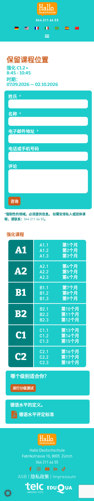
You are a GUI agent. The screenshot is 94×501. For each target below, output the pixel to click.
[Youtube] (47, 469)
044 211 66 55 (47, 20)
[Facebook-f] (30, 469)
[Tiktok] (63, 469)
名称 (13, 114)
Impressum (64, 476)
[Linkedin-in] (55, 469)
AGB (22, 476)
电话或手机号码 (23, 148)
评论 (12, 166)
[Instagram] (39, 469)
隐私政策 (39, 476)
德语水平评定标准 (36, 414)
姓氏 (13, 96)
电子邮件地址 (22, 131)
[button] (47, 35)
